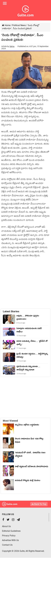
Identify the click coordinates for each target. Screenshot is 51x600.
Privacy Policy (9, 535)
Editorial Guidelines (11, 531)
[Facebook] (3, 520)
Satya (12, 46)
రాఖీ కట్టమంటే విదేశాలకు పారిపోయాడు (31, 467)
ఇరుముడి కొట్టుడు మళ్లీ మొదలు (27, 481)
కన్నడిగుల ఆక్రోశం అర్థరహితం (27, 425)
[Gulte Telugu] (25, 10)
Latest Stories (11, 311)
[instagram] (13, 520)
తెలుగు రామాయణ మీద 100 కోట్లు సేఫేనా (29, 441)
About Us (6, 526)
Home (7, 25)
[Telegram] (18, 520)
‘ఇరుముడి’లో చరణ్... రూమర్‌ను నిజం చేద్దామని (30, 455)
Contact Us (7, 545)
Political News (19, 25)
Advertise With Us (10, 540)
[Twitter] (8, 520)
